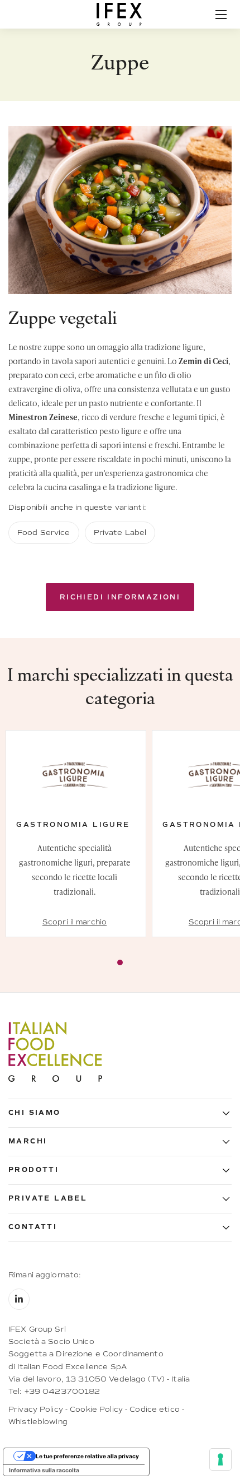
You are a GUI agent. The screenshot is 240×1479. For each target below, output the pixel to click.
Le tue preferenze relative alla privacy (87, 1456)
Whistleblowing (38, 1421)
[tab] (120, 962)
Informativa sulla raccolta (44, 1470)
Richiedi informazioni (120, 597)
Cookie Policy (96, 1409)
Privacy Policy (35, 1409)
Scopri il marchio (74, 922)
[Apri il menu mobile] (221, 14)
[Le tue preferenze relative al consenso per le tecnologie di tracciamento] (220, 1459)
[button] (120, 1113)
